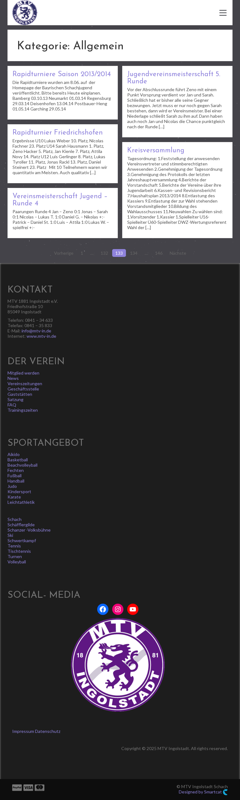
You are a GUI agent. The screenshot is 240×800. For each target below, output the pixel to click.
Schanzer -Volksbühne (29, 530)
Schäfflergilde (21, 524)
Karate (14, 496)
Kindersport (19, 491)
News (13, 378)
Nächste (178, 253)
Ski (10, 535)
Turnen (15, 556)
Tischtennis (19, 551)
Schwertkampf (22, 540)
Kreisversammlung (155, 150)
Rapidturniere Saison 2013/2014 (61, 74)
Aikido (14, 454)
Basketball (18, 459)
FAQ (12, 404)
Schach (15, 519)
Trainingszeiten (23, 410)
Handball (16, 480)
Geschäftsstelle (23, 388)
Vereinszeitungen (25, 383)
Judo (12, 486)
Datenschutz (47, 731)
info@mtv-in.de (36, 330)
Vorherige (63, 253)
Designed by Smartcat (201, 791)
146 (158, 253)
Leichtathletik (21, 502)
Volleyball (17, 561)
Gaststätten (20, 394)
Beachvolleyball (23, 465)
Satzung (15, 399)
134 (134, 253)
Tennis (14, 545)
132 (104, 253)
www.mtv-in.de (41, 336)
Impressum (23, 731)
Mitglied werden (23, 372)
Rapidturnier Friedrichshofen (57, 132)
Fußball (15, 475)
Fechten (16, 470)
